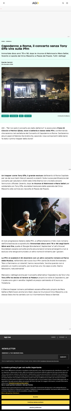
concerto (5, 116)
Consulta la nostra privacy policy (18, 383)
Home (3, 41)
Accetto (35, 397)
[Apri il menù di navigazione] (4, 3)
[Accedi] (67, 3)
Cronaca (9, 41)
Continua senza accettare (35, 402)
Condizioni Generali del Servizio (49, 361)
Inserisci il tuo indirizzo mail (12, 353)
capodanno (13, 116)
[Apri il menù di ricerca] (63, 3)
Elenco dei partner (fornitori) (10, 393)
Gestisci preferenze (35, 407)
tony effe (28, 116)
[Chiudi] (68, 367)
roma (21, 116)
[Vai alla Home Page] (36, 3)
